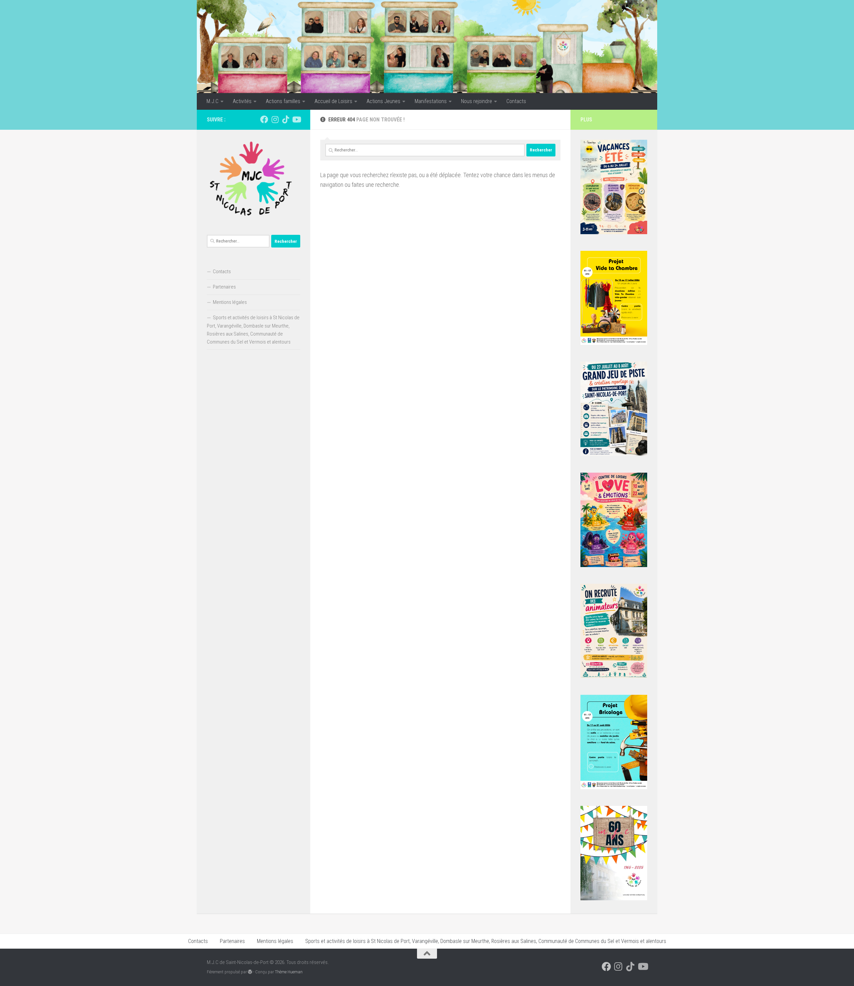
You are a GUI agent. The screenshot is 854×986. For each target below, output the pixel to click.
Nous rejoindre (476, 101)
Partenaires (224, 287)
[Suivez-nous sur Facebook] (264, 119)
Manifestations (431, 101)
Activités (242, 101)
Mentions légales (230, 302)
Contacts (516, 101)
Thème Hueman (289, 971)
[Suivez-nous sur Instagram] (275, 119)
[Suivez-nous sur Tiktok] (286, 119)
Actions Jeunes (383, 101)
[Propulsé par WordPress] (250, 972)
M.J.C (212, 101)
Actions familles (283, 101)
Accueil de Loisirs (333, 101)
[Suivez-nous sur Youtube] (296, 119)
